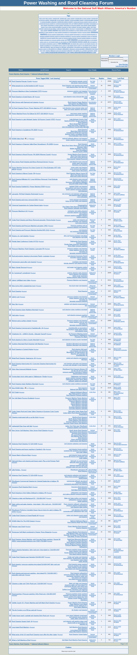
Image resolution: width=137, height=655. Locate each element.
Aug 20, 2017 (117, 425)
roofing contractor (81, 269)
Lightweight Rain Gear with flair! (22, 426)
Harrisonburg (81, 352)
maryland (84, 339)
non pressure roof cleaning (78, 231)
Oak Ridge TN (72, 536)
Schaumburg (83, 414)
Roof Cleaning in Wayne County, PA (23, 173)
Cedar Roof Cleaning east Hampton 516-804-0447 (28, 557)
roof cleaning (73, 81)
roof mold (84, 237)
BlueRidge (118, 388)
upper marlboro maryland (79, 309)
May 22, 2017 (117, 454)
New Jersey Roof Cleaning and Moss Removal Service (30, 162)
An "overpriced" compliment (21, 273)
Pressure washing (73, 320)
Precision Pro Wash (81, 337)
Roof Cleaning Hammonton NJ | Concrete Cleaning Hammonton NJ (34, 364)
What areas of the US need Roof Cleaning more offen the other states (34, 634)
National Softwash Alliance (40, 74)
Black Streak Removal (19, 267)
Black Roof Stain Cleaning (79, 156)
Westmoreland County (80, 373)
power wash (76, 163)
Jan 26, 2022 (117, 602)
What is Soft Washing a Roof (21, 640)
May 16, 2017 (117, 443)
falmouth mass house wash (78, 462)
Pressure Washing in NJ (20, 211)
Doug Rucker (119, 103)
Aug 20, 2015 (117, 333)
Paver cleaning (68, 504)
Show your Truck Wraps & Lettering (92, 287)
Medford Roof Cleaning (79, 417)
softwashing (83, 194)
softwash (71, 381)
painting (84, 215)
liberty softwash (82, 195)
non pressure (66, 194)
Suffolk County (67, 589)
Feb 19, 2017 (117, 383)
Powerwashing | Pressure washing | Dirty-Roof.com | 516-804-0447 (34, 594)
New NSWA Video (18, 388)
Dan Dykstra (118, 231)
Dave (116, 359)
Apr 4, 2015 (117, 314)
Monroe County (70, 134)
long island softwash (80, 552)
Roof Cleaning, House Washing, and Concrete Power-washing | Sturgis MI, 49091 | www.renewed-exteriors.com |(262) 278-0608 (36, 540)
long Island (81, 585)
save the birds (82, 467)
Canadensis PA (71, 132)
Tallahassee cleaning (72, 379)
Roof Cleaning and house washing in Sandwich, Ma (28, 449)
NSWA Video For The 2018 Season (23, 521)
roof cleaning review (80, 263)
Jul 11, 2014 (117, 248)
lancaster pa (83, 251)
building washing (82, 217)
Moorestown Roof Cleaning (78, 432)
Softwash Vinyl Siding (80, 208)
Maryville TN (83, 535)
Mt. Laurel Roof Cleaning (79, 435)
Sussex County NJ (81, 121)
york (85, 250)
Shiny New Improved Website (21, 369)
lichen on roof (70, 201)
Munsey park (76, 586)
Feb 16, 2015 (117, 290)
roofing (85, 267)
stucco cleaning (82, 259)
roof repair (70, 267)
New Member (123, 64)
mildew (85, 452)
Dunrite (117, 212)
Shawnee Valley (82, 147)
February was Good (18, 526)
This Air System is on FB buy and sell (24, 610)
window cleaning (72, 277)
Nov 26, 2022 (117, 620)
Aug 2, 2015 (117, 327)
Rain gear (76, 426)
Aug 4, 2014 (117, 261)
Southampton (77, 558)
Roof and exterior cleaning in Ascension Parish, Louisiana (30, 256)
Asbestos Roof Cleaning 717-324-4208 (24, 444)
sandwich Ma (68, 450)
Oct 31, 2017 (117, 503)
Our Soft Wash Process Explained (23, 398)
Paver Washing (74, 604)
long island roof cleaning (73, 569)
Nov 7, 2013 (117, 118)
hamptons (77, 576)
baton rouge (76, 276)
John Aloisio (118, 236)
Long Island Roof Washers (78, 630)
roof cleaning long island (79, 85)
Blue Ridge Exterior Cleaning (78, 393)
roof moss (77, 188)
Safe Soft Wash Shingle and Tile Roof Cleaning (92, 471)
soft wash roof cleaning (80, 363)
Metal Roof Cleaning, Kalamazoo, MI (24, 358)
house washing (82, 449)
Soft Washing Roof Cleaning (78, 627)
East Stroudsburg (81, 150)
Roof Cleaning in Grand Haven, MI (23, 97)
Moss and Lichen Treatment (76, 125)
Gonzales (73, 257)
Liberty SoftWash (120, 92)
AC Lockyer (118, 242)
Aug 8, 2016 (117, 376)
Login (125, 60)
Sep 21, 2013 (117, 85)
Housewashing (82, 205)
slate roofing (75, 498)
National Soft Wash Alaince (78, 389)
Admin (117, 82)
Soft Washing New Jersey (79, 436)
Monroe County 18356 (80, 151)
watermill (84, 558)
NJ (78, 103)
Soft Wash (65, 640)
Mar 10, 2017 (117, 411)
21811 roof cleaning (81, 201)
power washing (75, 109)
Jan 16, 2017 (117, 138)
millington (84, 182)
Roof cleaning (76, 349)
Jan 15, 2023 (117, 626)
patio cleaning (82, 273)
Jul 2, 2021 (117, 583)
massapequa (83, 570)
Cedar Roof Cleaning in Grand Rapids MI (25, 515)
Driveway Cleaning (81, 544)
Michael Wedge (119, 262)
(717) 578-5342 (82, 197)
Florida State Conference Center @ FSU (25, 241)
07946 (76, 183)
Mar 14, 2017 (117, 416)
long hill (71, 183)
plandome (74, 588)
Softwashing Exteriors (92, 205)
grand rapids (83, 515)
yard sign (84, 316)
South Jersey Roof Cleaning (78, 430)
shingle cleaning (69, 263)
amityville (84, 569)
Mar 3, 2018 (117, 526)
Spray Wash (72, 246)
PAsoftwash (83, 206)
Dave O (117, 273)
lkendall (117, 187)
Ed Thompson (119, 114)
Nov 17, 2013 (117, 143)
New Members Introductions (92, 102)
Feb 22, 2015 (117, 296)
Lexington (82, 354)
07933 (81, 183)
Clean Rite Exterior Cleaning (78, 631)
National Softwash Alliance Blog (92, 109)
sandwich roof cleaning (80, 450)
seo (86, 305)
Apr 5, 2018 (117, 538)
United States (83, 634)
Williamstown (83, 103)
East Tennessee (82, 536)
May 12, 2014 (117, 204)
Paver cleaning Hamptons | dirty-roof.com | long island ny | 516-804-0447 (35, 550)
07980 (85, 183)
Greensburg (78, 372)
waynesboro (83, 328)
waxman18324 (119, 97)
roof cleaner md (82, 233)
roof (77, 452)
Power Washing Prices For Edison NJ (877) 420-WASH (30, 113)
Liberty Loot (15, 297)
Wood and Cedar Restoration (92, 221)
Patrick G (117, 384)
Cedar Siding (67, 413)
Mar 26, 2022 (117, 615)
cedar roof (84, 108)
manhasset (70, 576)
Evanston (84, 413)
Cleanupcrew (119, 450)
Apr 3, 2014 (117, 193)
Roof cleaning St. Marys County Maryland (25, 340)
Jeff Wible (118, 206)
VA (75, 352)
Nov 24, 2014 (117, 272)
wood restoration (73, 221)
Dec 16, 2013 (117, 172)
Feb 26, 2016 (117, 343)
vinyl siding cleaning (81, 211)
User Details (92, 70)
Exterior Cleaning (81, 243)
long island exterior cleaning (78, 554)
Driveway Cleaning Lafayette (78, 407)
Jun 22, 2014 (117, 225)
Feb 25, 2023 (117, 634)
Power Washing (82, 102)
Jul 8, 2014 (117, 229)
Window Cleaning (81, 542)
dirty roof (84, 87)
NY (86, 585)
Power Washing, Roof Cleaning (19, 74)
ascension (84, 276)
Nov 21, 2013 (117, 154)
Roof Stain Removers (121, 444)
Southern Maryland (72, 345)
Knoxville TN (68, 535)
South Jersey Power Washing (78, 418)
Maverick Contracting (121, 350)
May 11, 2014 (117, 210)
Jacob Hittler (118, 540)
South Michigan (82, 541)
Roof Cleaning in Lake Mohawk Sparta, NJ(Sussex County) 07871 (33, 119)
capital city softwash (81, 381)
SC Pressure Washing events (78, 334)
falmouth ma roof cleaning (79, 461)
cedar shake (83, 560)
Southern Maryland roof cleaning (76, 343)
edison (85, 116)
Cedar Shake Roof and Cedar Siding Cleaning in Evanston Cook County (35, 411)
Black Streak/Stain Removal (78, 124)
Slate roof (67, 498)
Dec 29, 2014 (117, 279)
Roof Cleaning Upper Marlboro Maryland (25, 310)
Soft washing (72, 103)
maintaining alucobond (71, 484)
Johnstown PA (82, 469)
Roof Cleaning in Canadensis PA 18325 (24, 130)
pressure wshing (82, 499)
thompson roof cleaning (79, 164)
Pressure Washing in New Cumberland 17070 (27, 91)
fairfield (72, 186)
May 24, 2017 (117, 460)
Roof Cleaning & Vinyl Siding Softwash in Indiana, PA (29, 493)
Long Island (83, 604)
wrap (77, 285)
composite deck (68, 511)
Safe (76, 533)
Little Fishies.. (16, 470)
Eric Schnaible (119, 427)
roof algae (84, 236)
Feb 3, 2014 (117, 186)
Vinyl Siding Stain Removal (70, 206)
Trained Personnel (81, 159)
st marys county (76, 339)
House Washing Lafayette (79, 404)
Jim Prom (118, 316)
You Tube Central (92, 82)
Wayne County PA (81, 173)
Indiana (84, 372)
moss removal (82, 83)
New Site (15, 304)
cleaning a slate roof (71, 585)
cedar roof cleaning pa (80, 220)
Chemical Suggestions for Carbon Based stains (27, 205)
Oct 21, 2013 (117, 107)
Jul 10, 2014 (117, 235)
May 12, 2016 (117, 357)
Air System (75, 610)
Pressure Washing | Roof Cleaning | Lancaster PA (28, 249)
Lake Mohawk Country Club (78, 119)
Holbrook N (82, 605)
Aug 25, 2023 (117, 639)
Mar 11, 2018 (117, 387)
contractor (71, 211)
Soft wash (84, 349)
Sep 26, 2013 (117, 101)
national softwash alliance (70, 138)
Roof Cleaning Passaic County (22, 81)
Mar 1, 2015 (117, 303)
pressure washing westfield (73, 215)
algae (76, 329)
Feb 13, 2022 (117, 609)
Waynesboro (70, 352)
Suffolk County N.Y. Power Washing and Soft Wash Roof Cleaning (33, 603)
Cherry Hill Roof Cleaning (79, 439)
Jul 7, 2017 (117, 474)
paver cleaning (74, 551)
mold (85, 98)
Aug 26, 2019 (117, 563)
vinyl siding (83, 510)
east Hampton (67, 558)
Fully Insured (83, 135)
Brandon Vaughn (120, 321)
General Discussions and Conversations (92, 87)
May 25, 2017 (117, 448)
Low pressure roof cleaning (78, 350)
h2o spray (118, 499)
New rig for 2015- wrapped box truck (24, 286)
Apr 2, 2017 (117, 430)
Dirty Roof (84, 522)
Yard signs (15, 315)
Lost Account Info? (122, 66)
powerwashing (82, 304)
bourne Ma (67, 456)
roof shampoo (82, 191)
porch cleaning (74, 274)
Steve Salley (118, 370)
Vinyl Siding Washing (80, 607)
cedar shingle (83, 561)
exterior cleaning (82, 257)
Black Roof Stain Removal (79, 131)
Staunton (74, 354)
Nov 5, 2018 (117, 486)
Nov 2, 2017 (117, 497)
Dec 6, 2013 (117, 167)
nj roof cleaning (82, 365)
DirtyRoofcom (119, 505)
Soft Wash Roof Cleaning (79, 490)
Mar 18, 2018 (117, 531)
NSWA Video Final (18, 138)
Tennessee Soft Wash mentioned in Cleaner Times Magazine (32, 532)
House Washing (73, 154)
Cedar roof (71, 557)
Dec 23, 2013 (117, 178)
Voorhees (67, 423)
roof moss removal (81, 223)
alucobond (84, 481)
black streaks (83, 329)
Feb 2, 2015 (117, 285)
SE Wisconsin (72, 541)
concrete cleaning (73, 212)
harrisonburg (70, 329)
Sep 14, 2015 (117, 199)
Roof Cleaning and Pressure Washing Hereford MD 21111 (30, 230)
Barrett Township (81, 132)
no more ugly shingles (70, 365)
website (66, 304)
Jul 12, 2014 (117, 240)
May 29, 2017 (117, 469)
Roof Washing (73, 640)
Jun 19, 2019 (117, 556)
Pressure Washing (73, 280)
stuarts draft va (72, 623)
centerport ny (83, 618)
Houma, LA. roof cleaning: (20, 236)
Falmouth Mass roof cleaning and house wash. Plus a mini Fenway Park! (35, 461)
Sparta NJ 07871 (69, 121)
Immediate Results (81, 134)
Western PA (83, 369)
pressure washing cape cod (78, 465)
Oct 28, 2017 (117, 492)
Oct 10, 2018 (117, 549)
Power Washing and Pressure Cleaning (92, 92)
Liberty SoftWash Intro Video (21, 280)
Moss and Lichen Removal (78, 157)
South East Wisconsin (74, 539)
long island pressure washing (78, 579)
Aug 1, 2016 (117, 368)
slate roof (67, 109)
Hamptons (75, 589)
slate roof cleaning (81, 574)
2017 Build (15, 392)
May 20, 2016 (117, 363)
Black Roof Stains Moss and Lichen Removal (76, 145)
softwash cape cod (72, 467)
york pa (81, 250)
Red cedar (71, 411)
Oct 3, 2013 (117, 96)
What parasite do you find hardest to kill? (25, 86)
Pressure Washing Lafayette (78, 401)
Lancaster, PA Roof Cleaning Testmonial (25, 194)
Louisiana (75, 262)
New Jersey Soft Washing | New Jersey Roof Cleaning (30, 430)
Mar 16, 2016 (117, 348)
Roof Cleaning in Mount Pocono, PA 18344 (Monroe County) (31, 154)
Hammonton (68, 105)
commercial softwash (73, 481)
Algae (78, 522)
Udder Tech (69, 426)
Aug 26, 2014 (117, 266)
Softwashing (83, 244)
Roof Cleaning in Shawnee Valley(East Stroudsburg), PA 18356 (32, 144)
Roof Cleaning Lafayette (79, 405)
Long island (69, 615)
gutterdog (118, 310)
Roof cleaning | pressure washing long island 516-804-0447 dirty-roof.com (36, 564)
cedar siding (74, 618)
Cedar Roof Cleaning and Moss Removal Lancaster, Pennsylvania (33, 220)
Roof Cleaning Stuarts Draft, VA (22, 621)
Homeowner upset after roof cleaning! (24, 262)
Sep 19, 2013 (117, 90)
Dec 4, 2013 (117, 161)
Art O (116, 109)
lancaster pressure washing (78, 253)
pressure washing (73, 91)
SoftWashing (83, 335)
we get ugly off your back (79, 370)
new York (84, 597)
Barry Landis (118, 220)
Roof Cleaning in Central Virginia (22, 349)
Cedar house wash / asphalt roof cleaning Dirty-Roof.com (30, 615)
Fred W (117, 533)
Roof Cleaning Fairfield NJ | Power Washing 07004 (28, 186)
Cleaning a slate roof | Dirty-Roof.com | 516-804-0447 (29, 583)
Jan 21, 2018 (117, 520)
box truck (72, 285)
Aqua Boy (118, 431)
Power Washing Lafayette (79, 402)
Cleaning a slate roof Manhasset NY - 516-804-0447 (29, 498)
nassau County (82, 588)
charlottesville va (73, 328)
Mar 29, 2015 (117, 309)
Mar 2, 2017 (117, 391)
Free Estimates (74, 135)
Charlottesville (80, 355)
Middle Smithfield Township (78, 148)
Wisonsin (84, 539)
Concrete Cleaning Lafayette (78, 408)
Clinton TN (75, 535)
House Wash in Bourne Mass (21, 455)
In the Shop (92, 392)
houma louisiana (75, 236)
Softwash (77, 615)
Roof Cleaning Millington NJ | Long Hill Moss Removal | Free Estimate (35, 179)
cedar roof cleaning (72, 515)
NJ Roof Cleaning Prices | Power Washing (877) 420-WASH (31, 108)
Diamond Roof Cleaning (79, 105)
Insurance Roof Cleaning (79, 487)
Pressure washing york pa (79, 225)
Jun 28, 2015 (117, 320)
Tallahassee (74, 241)
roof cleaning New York (73, 87)
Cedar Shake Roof (81, 411)
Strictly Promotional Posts (92, 98)
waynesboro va (82, 623)
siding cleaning (82, 277)
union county (76, 170)
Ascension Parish (81, 256)
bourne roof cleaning (77, 456)
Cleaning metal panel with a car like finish (25, 417)
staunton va (83, 624)
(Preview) (35, 81)
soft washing (83, 169)
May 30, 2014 (117, 219)
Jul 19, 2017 (117, 480)
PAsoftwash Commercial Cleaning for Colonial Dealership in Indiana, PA (35, 481)
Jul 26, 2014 (117, 255)
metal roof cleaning (72, 358)
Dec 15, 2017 (117, 515)
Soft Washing (83, 420)
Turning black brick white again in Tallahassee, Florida (29, 376)
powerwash (83, 615)
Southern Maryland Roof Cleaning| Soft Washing (27, 344)
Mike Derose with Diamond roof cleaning (25, 102)
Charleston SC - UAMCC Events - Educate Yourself (29, 334)
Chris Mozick (118, 329)
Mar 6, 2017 (117, 397)
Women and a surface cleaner (21, 321)
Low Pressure (82, 533)
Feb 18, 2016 (117, 339)
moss (85, 331)
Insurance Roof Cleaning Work (22, 487)
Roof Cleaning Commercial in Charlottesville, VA (27, 328)
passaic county (82, 81)
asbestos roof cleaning (80, 443)
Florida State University (71, 244)
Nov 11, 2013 (117, 129)
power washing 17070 (80, 92)
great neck (83, 586)
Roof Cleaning (66, 85)
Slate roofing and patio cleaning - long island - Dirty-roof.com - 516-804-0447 (36, 504)
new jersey (74, 83)
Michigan (84, 359)
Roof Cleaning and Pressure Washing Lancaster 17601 (30, 226)
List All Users (44, 70)
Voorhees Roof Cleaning (79, 433)
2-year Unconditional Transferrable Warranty (75, 126)
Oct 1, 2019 (117, 572)
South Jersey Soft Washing (78, 423)
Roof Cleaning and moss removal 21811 (25, 200)
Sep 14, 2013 (117, 80)
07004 (77, 186)
